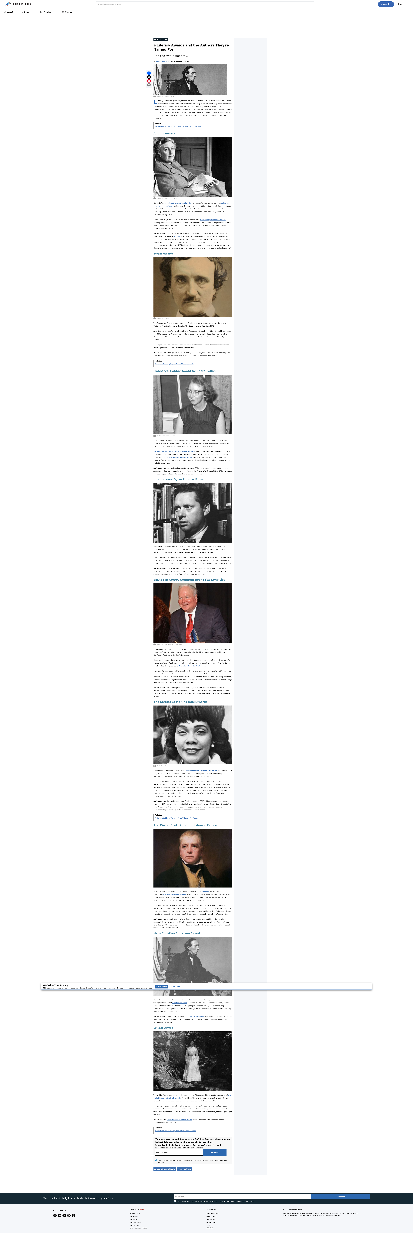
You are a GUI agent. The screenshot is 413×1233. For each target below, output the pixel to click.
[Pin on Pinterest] (149, 81)
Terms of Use (210, 1219)
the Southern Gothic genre (180, 457)
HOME (156, 39)
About (10, 12)
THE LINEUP (133, 1219)
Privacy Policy (211, 1222)
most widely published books (213, 220)
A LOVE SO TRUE (135, 1213)
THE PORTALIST (134, 1225)
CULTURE (164, 39)
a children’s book (179, 1003)
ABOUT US (209, 1228)
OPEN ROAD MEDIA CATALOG (138, 1228)
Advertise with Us (212, 1213)
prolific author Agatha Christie (177, 203)
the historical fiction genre (174, 894)
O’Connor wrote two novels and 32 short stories (174, 451)
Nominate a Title (211, 1216)
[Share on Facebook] (149, 73)
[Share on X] (149, 77)
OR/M (208, 1225)
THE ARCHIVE (134, 1216)
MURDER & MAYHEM (135, 1222)
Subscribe (386, 4)
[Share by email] (149, 84)
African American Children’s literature (200, 771)
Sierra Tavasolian (163, 61)
